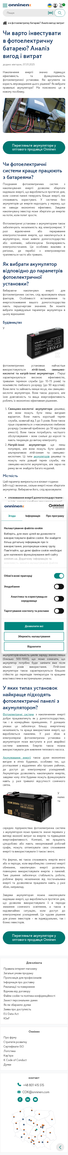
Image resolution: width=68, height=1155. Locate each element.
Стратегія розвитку (15, 1042)
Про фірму (10, 1037)
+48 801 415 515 (33, 1085)
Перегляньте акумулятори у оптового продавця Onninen (34, 147)
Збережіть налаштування (34, 636)
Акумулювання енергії (17, 757)
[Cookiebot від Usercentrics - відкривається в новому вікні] (49, 506)
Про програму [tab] (55, 515)
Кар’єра (8, 1055)
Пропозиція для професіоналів (22, 978)
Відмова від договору (16, 991)
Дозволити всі (34, 626)
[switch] (59, 586)
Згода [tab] (12, 515)
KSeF (6, 1018)
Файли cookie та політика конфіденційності (29, 996)
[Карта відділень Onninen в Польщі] (34, 1149)
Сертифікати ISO (13, 1046)
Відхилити (34, 646)
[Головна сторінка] (5, 23)
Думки (7, 1064)
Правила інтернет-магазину (20, 969)
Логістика (9, 1051)
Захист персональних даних (20, 1000)
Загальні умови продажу (18, 973)
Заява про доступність (17, 1009)
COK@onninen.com (35, 1092)
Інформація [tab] (32, 515)
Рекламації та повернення (19, 987)
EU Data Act (11, 1014)
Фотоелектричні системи (18, 714)
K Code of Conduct (15, 1060)
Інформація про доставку (19, 982)
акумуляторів (42, 456)
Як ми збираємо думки (17, 1005)
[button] (60, 1147)
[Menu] (5, 5)
